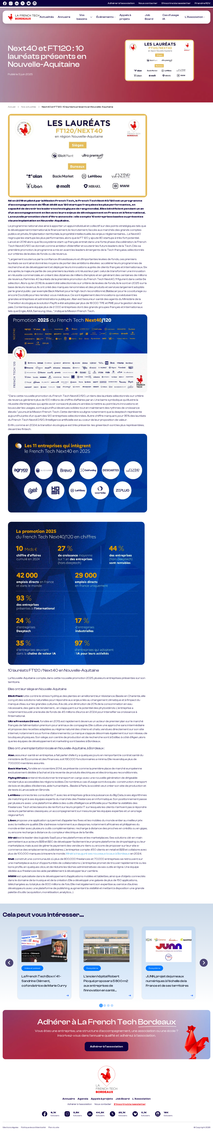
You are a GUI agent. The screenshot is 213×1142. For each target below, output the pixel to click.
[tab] (101, 1005)
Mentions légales (10, 1127)
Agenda (83, 1098)
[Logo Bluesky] (29, 3)
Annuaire (64, 16)
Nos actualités (28, 107)
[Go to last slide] (9, 963)
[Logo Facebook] (5, 3)
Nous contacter (148, 3)
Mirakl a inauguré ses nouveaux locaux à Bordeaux (98, 853)
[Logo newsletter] (35, 3)
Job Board (122, 1098)
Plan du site (53, 1127)
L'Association (194, 16)
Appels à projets (102, 1098)
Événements (104, 16)
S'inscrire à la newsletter (130, 1104)
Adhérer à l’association (121, 3)
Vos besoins (82, 17)
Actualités (47, 16)
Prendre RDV (202, 3)
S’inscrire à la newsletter (176, 3)
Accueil (11, 107)
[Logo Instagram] (11, 3)
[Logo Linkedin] (17, 3)
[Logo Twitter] (23, 3)
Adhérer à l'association (79, 1104)
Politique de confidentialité (33, 1127)
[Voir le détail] (44, 962)
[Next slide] (204, 963)
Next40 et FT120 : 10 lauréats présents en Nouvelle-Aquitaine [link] (77, 107)
